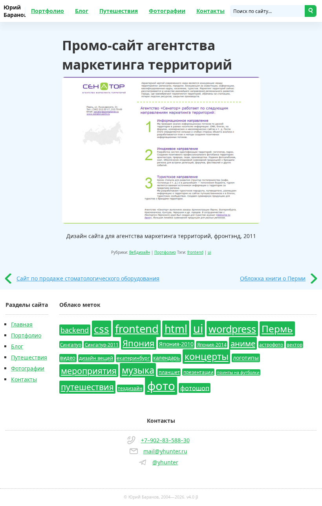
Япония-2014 (212, 344)
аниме (243, 343)
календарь (166, 358)
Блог (81, 11)
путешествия (87, 386)
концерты (207, 356)
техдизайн (130, 388)
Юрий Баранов (15, 11)
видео (67, 358)
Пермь (277, 329)
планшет (169, 372)
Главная (22, 324)
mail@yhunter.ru (165, 451)
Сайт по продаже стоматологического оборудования (87, 278)
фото (161, 386)
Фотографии (167, 11)
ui (209, 252)
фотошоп (194, 387)
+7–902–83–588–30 (165, 440)
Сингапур (70, 344)
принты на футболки (238, 372)
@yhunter (165, 462)
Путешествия (118, 11)
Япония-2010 (176, 344)
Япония (138, 343)
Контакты (210, 11)
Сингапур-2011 (102, 344)
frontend (195, 252)
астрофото (271, 344)
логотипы (246, 358)
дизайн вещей (96, 358)
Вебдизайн (139, 252)
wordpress (232, 329)
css (101, 329)
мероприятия (89, 370)
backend (74, 330)
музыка (138, 370)
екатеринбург (133, 358)
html (176, 329)
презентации (198, 372)
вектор (294, 344)
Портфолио (47, 11)
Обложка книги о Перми (273, 278)
